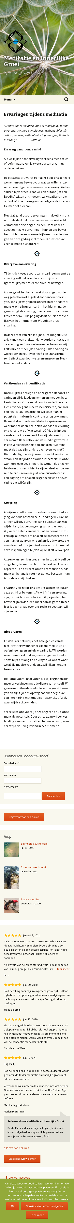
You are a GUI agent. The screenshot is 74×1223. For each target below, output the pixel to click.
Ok (12, 1206)
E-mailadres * (12, 763)
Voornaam (10, 775)
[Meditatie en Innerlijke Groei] (37, 10)
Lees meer (37, 1215)
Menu (8, 99)
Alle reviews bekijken (16, 1148)
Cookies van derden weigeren (44, 1206)
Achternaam (11, 787)
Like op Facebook (19, 1177)
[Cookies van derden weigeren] (69, 1201)
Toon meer (63, 969)
